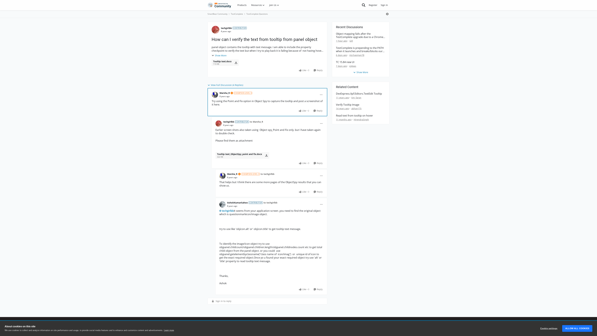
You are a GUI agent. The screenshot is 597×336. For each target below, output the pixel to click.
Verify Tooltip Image (347, 104)
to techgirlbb (267, 174)
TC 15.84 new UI (345, 62)
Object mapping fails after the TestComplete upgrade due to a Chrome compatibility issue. (359, 35)
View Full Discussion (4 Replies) (227, 85)
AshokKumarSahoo (237, 202)
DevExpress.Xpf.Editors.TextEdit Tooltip (359, 93)
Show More (221, 55)
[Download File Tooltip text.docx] (236, 62)
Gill (351, 40)
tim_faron (356, 97)
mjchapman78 (356, 55)
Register (373, 5)
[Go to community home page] (219, 5)
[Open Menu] (387, 14)
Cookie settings (549, 328)
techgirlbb (226, 28)
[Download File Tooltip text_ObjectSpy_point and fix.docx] (266, 155)
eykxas (352, 66)
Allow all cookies (577, 328)
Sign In (384, 5)
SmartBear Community (217, 14)
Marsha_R (225, 92)
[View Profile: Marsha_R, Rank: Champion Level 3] (215, 95)
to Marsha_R (256, 121)
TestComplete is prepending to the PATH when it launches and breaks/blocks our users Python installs (360, 49)
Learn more (169, 330)
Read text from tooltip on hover (354, 115)
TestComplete (237, 14)
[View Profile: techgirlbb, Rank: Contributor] (215, 30)
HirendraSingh (361, 119)
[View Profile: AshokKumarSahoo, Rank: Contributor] (222, 204)
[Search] (364, 5)
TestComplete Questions (257, 14)
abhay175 (356, 108)
